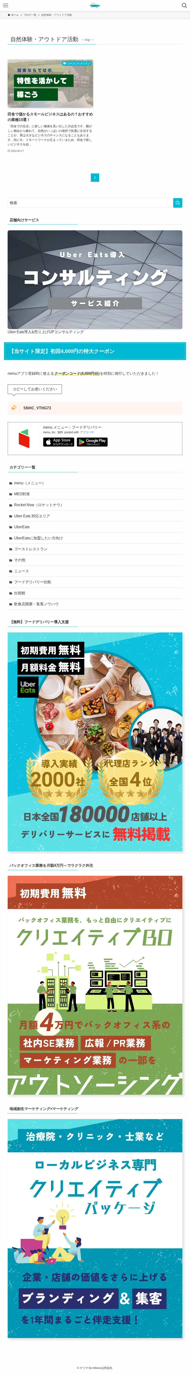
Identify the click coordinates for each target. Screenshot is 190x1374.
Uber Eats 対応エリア (32, 516)
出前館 (19, 593)
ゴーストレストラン (31, 549)
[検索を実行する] (177, 203)
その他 (19, 560)
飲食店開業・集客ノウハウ (36, 604)
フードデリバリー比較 (32, 582)
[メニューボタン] (5, 5)
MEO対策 (22, 494)
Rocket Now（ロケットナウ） (39, 505)
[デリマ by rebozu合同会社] (95, 5)
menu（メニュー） (30, 483)
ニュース (21, 571)
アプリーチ (87, 432)
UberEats (22, 527)
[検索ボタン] (184, 5)
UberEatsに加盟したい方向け (38, 538)
